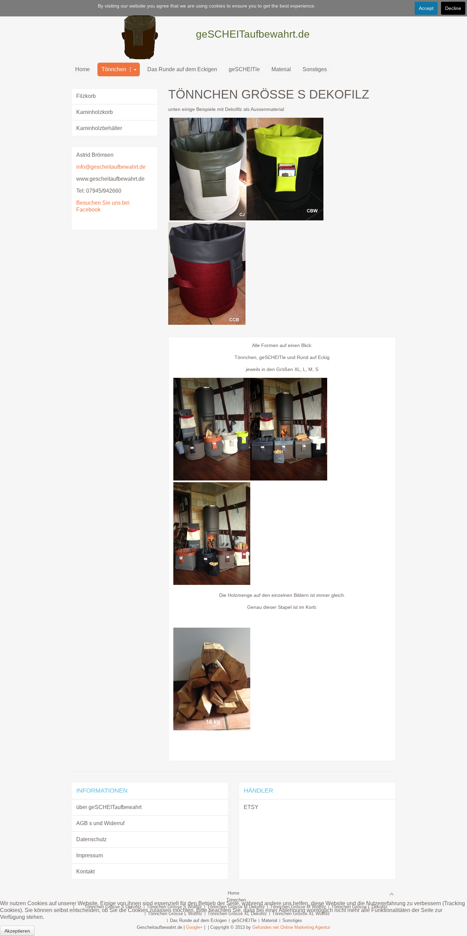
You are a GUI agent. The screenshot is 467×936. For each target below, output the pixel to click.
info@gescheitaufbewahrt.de (111, 167)
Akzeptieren (17, 931)
